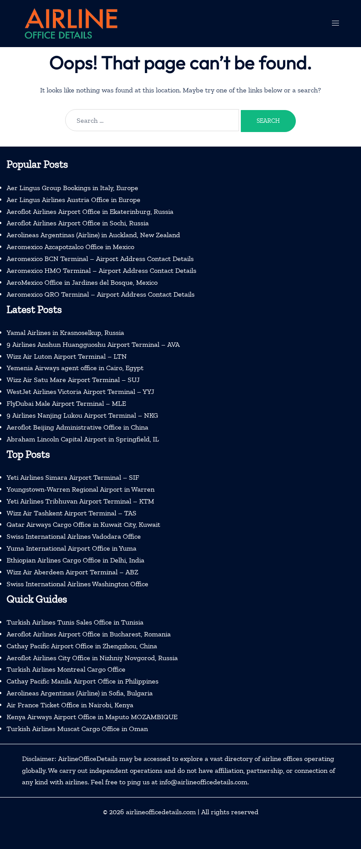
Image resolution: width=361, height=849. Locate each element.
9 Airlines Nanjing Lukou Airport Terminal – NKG (82, 415)
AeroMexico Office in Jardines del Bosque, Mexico (82, 282)
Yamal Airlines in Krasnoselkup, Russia (65, 332)
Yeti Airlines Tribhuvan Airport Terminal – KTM (80, 501)
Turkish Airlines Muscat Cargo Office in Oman (77, 728)
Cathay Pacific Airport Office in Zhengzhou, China (82, 646)
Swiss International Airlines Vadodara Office (74, 536)
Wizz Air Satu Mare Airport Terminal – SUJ (73, 379)
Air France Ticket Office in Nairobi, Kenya (70, 705)
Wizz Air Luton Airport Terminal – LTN (67, 356)
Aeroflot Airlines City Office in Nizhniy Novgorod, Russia (92, 658)
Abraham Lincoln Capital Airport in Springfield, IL (83, 439)
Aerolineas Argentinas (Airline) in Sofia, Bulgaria (80, 693)
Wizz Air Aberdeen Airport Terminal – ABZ (72, 572)
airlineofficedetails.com (161, 812)
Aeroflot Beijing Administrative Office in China (77, 427)
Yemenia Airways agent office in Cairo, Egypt (75, 368)
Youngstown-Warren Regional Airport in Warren (81, 489)
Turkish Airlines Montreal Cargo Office (66, 669)
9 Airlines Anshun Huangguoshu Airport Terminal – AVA (93, 344)
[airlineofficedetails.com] (70, 22)
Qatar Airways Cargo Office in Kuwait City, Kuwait (83, 524)
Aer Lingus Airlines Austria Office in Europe (73, 199)
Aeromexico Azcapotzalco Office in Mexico (70, 247)
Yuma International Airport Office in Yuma (71, 548)
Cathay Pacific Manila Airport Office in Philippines (82, 681)
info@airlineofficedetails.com (203, 782)
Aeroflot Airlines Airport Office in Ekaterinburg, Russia (90, 211)
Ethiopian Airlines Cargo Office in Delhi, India (75, 560)
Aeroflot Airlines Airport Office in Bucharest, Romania (89, 634)
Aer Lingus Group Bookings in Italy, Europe (72, 188)
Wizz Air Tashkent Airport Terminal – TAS (71, 513)
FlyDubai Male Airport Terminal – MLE (66, 403)
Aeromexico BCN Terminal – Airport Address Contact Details (100, 258)
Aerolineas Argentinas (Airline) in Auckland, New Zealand (93, 235)
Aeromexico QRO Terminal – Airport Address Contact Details (101, 294)
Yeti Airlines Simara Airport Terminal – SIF (73, 477)
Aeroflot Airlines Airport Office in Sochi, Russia (78, 223)
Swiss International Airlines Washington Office (77, 584)
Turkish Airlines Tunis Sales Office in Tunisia (75, 622)
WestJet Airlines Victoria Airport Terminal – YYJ (80, 391)
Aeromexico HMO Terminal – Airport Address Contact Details (101, 270)
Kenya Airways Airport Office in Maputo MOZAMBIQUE (92, 717)
